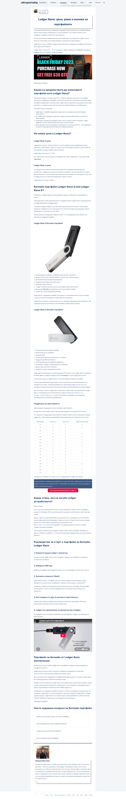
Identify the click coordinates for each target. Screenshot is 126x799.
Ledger (40, 525)
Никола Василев (43, 10)
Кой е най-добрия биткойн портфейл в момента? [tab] (51, 724)
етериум (42, 395)
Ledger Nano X (38, 180)
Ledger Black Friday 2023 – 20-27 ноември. (48, 50)
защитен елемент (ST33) (52, 375)
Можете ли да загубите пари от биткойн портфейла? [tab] (52, 716)
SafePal (51, 525)
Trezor (44, 525)
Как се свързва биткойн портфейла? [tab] (47, 738)
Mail (36, 781)
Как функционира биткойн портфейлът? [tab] (48, 731)
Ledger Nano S (38, 153)
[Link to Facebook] (91, 793)
